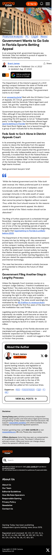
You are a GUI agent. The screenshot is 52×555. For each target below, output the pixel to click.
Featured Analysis (13, 36)
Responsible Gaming (11, 498)
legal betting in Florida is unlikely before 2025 (23, 232)
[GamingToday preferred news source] (21, 75)
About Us (6, 485)
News (44, 36)
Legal (35, 36)
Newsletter (7, 505)
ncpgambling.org (9, 432)
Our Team (6, 488)
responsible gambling (17, 423)
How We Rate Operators (13, 495)
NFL (6, 392)
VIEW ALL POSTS (24, 398)
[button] (47, 4)
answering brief (14, 97)
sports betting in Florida (13, 123)
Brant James (14, 63)
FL (27, 36)
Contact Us (7, 509)
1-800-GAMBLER (31, 467)
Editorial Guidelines (11, 491)
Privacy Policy (9, 502)
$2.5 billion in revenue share (31, 302)
